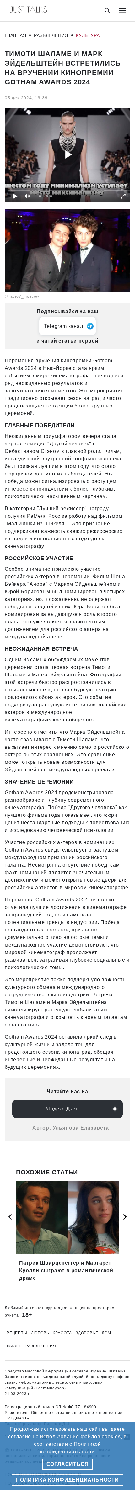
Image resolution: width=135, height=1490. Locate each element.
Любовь (40, 1333)
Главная (15, 35)
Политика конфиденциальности (67, 1479)
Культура (88, 35)
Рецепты (17, 1333)
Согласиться (67, 1464)
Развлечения (51, 35)
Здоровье (87, 1333)
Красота (62, 1333)
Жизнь (14, 1346)
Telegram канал (63, 326)
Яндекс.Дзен (62, 1108)
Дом (106, 1333)
